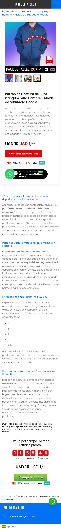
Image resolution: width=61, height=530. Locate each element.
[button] (9, 78)
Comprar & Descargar (23, 153)
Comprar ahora (30, 477)
